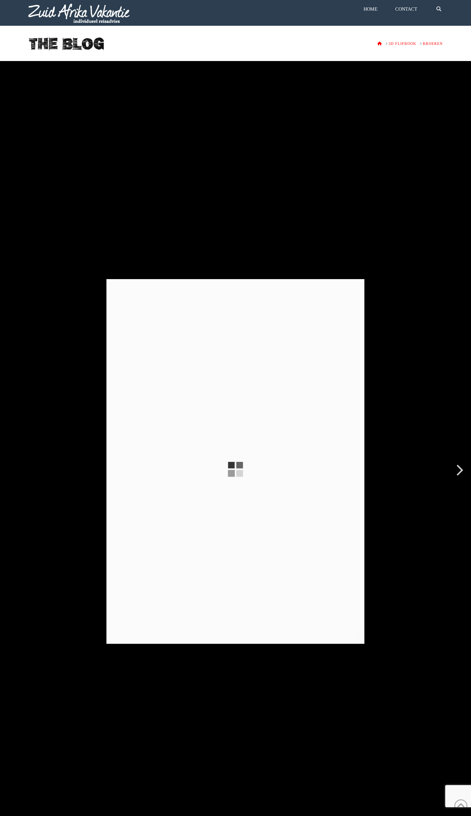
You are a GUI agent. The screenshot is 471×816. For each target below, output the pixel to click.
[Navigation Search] (434, 13)
